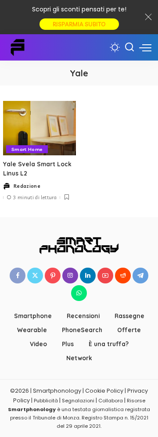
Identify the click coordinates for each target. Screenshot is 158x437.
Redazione (27, 186)
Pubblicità (46, 400)
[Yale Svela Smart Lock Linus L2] (39, 128)
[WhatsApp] (79, 293)
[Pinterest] (53, 275)
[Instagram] (70, 275)
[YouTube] (105, 275)
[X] (35, 275)
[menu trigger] (145, 47)
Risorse (136, 400)
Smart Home (27, 149)
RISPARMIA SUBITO (79, 24)
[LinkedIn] (88, 275)
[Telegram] (140, 275)
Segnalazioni (78, 400)
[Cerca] (129, 47)
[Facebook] (17, 275)
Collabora (110, 400)
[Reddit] (123, 275)
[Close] (148, 17)
